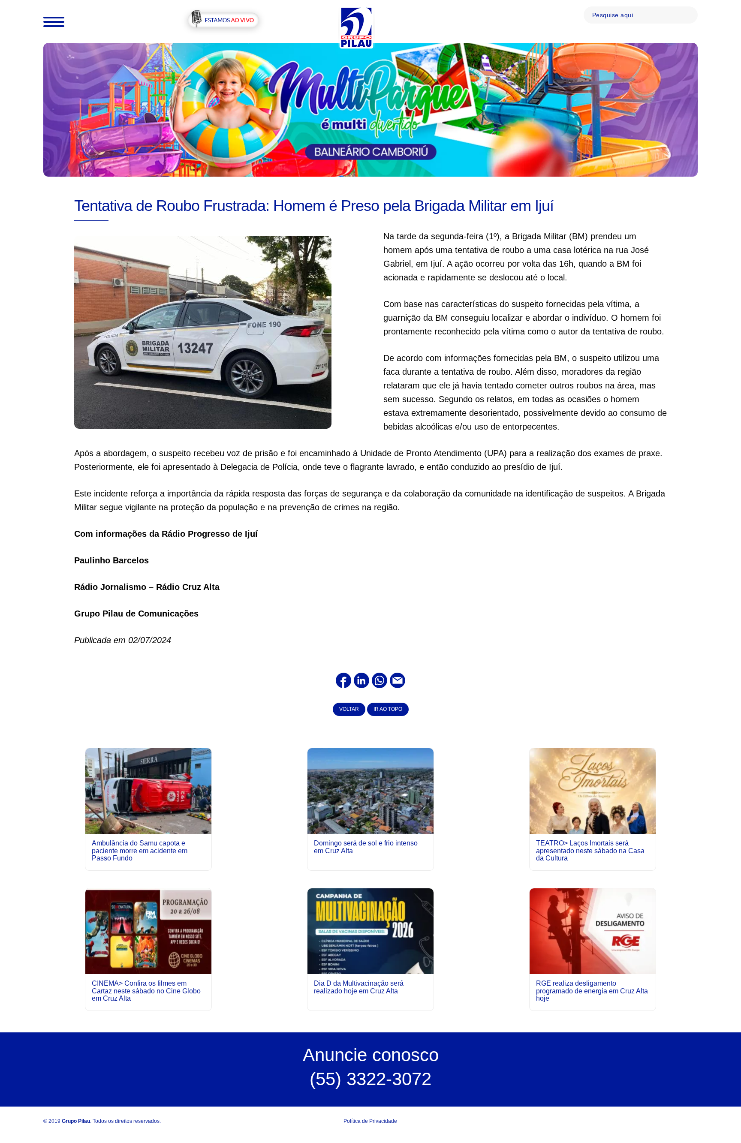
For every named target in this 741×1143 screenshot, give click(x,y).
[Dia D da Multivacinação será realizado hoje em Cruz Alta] (370, 966)
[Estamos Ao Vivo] (223, 21)
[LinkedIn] (361, 679)
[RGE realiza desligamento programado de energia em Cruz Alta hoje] (593, 930)
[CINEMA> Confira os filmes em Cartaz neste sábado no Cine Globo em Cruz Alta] (148, 930)
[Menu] (53, 21)
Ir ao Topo (388, 709)
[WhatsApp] (379, 679)
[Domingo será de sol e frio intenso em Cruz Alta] (370, 790)
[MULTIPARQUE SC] (370, 109)
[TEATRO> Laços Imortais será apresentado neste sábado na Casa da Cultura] (593, 826)
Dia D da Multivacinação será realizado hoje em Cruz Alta (359, 987)
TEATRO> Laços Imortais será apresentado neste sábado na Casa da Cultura (590, 850)
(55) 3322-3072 (370, 1079)
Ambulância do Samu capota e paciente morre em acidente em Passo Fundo (139, 850)
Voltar (349, 709)
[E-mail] (397, 679)
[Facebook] (343, 679)
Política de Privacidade (370, 1121)
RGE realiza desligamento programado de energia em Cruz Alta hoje (592, 991)
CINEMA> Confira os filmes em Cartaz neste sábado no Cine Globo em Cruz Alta (146, 991)
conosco (371, 1055)
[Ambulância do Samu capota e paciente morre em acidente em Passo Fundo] (148, 790)
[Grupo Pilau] (356, 27)
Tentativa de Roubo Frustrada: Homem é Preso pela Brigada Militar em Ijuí (314, 205)
